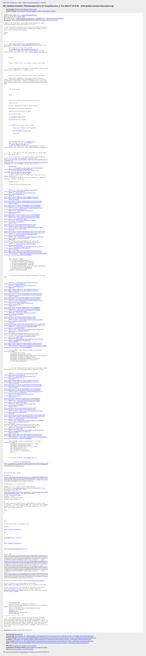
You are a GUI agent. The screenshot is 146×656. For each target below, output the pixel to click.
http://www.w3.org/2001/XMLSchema (26, 234)
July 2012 (43, 2)
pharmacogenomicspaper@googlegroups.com (15, 548)
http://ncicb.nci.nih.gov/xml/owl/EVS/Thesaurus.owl (20, 224)
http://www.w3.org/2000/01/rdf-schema (28, 217)
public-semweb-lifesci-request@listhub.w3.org (25, 43)
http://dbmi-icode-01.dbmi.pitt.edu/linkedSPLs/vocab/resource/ (23, 250)
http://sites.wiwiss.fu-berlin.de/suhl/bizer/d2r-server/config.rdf (24, 231)
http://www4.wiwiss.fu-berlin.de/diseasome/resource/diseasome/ (23, 201)
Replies (53, 11)
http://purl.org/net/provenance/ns (27, 190)
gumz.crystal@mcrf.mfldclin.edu (21, 130)
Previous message (31, 11)
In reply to (39, 11)
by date (27, 647)
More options (32, 9)
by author (44, 647)
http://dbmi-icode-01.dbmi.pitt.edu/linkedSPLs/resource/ (21, 196)
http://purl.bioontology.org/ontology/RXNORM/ (33, 253)
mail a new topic (32, 645)
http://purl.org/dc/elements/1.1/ (26, 192)
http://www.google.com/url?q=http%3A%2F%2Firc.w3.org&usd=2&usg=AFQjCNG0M (26, 492)
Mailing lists (13, 2)
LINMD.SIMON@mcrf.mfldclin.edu (25, 18)
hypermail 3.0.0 (24, 652)
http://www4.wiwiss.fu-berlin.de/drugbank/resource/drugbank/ (22, 205)
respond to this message (20, 645)
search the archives (28, 649)
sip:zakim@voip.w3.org (18, 488)
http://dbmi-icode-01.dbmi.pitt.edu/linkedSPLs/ (18, 172)
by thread (32, 647)
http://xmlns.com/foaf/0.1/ (25, 210)
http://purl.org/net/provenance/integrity (30, 236)
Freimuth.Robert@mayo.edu (29, 15)
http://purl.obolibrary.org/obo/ (26, 220)
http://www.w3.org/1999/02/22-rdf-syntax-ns (29, 246)
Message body (19, 9)
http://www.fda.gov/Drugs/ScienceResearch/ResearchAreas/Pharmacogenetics (26, 159)
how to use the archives (15, 649)
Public (20, 2)
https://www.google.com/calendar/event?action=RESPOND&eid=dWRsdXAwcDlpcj (26, 555)
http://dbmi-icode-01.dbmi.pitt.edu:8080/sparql (29, 168)
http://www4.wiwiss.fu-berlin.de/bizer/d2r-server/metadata (22, 214)
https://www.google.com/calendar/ (33, 580)
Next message (21, 11)
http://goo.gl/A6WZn (15, 495)
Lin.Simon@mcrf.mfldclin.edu (17, 116)
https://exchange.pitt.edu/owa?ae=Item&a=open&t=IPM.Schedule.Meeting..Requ (26, 463)
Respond (25, 9)
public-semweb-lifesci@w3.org (31, 2)
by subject (39, 647)
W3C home (6, 2)
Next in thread (46, 11)
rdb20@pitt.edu (40, 18)
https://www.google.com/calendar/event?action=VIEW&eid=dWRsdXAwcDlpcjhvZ (26, 477)
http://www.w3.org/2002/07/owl (25, 243)
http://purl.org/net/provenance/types (31, 227)
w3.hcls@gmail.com (28, 457)
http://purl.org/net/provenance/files (31, 207)
